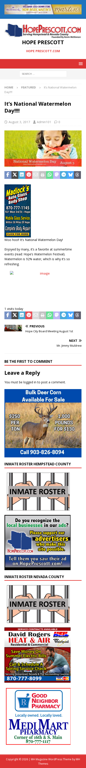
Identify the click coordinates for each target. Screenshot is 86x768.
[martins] (43, 12)
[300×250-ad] (37, 567)
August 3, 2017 (19, 122)
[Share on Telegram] (63, 175)
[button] (80, 63)
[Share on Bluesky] (70, 175)
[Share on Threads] (77, 175)
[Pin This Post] (28, 175)
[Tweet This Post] (15, 175)
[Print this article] (42, 175)
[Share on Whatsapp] (49, 175)
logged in (29, 382)
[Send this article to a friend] (35, 175)
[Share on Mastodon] (56, 175)
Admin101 (44, 122)
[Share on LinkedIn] (21, 175)
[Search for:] (43, 74)
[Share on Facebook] (7, 175)
